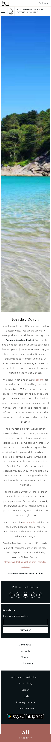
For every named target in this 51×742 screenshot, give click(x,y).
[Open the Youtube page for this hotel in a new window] (25, 595)
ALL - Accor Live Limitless (24, 677)
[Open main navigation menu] (3, 11)
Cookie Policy (26, 663)
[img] (11, 12)
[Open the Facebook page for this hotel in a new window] (12, 595)
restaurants (29, 522)
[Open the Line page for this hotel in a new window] (32, 595)
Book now (25, 738)
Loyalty (25, 696)
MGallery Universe (25, 702)
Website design (26, 708)
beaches (40, 379)
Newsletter (25, 651)
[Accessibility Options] (6, 3)
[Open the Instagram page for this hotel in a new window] (18, 595)
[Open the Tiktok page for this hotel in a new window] (39, 595)
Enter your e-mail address (15, 616)
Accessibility (25, 683)
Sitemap (25, 657)
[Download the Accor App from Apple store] (35, 716)
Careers (25, 690)
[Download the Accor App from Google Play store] (16, 716)
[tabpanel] (25, 164)
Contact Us (25, 644)
